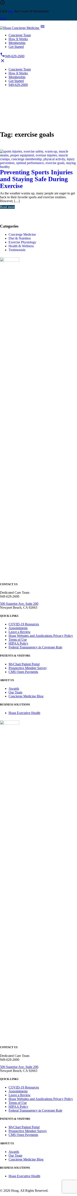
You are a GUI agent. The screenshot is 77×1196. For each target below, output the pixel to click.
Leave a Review (20, 632)
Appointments (18, 628)
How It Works (18, 39)
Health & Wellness (21, 246)
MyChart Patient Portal (24, 664)
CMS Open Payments (23, 672)
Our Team (15, 692)
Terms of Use (18, 639)
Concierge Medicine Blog (26, 696)
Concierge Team (20, 35)
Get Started (16, 46)
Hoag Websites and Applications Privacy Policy (41, 636)
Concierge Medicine (22, 234)
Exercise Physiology (22, 242)
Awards (14, 688)
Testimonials (17, 250)
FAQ (3, 18)
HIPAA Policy (18, 643)
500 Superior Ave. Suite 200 (19, 603)
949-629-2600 (12, 56)
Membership (17, 43)
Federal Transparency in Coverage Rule (35, 647)
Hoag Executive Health (24, 713)
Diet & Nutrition (20, 238)
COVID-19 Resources (24, 624)
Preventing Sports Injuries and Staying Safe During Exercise (36, 179)
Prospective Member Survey (28, 668)
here (11, 11)
